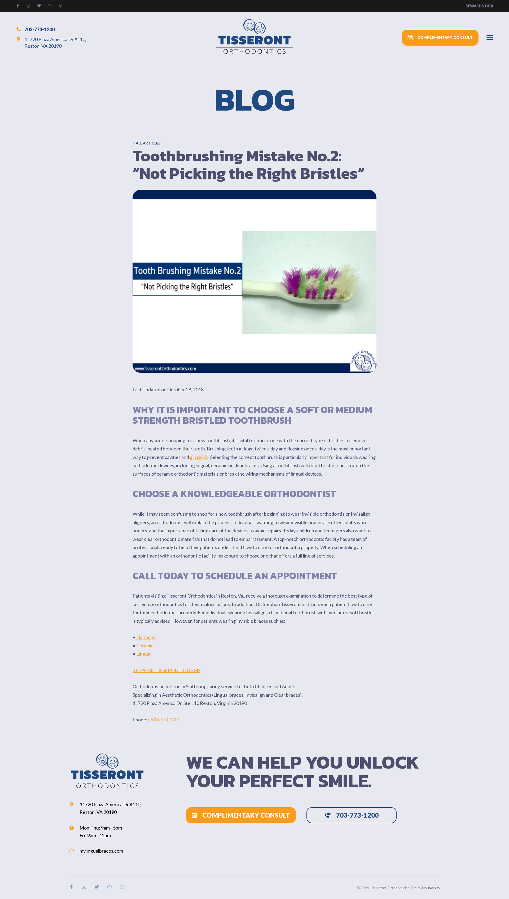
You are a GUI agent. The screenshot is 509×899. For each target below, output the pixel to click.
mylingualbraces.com (101, 851)
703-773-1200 (39, 29)
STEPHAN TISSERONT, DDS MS (166, 670)
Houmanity (431, 887)
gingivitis (199, 457)
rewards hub (479, 6)
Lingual (143, 654)
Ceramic (144, 645)
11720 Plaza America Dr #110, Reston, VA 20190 (55, 42)
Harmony (146, 637)
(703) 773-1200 (164, 719)
